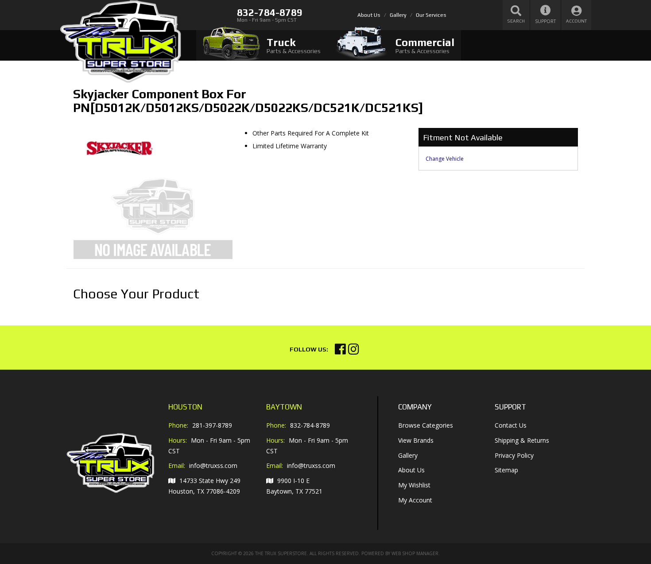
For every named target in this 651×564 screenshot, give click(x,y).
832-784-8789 (310, 425)
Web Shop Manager (414, 553)
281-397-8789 (212, 425)
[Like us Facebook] (340, 351)
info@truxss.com (213, 466)
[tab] (261, 45)
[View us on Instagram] (353, 351)
